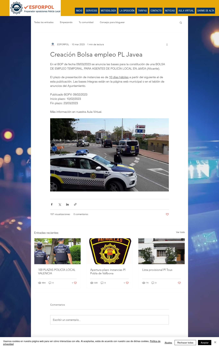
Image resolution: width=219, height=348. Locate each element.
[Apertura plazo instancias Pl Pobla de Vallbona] (109, 251)
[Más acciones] (167, 44)
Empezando (66, 22)
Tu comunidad (86, 22)
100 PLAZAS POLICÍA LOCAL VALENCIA (56, 271)
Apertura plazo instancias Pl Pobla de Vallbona (107, 271)
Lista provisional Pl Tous (157, 270)
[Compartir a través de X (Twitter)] (59, 204)
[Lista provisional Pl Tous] (161, 251)
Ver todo (180, 232)
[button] (180, 22)
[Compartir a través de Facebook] (51, 204)
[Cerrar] (215, 342)
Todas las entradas (44, 22)
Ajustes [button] (168, 342)
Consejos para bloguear (112, 22)
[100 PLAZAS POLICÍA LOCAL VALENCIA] (57, 251)
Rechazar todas (185, 342)
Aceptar (205, 342)
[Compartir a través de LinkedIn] (67, 204)
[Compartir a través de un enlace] (75, 204)
